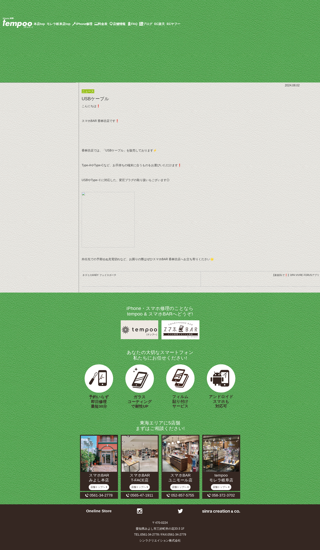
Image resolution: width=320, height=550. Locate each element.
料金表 (102, 24)
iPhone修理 (84, 24)
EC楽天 (159, 24)
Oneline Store (99, 511)
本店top (39, 24)
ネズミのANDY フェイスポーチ (99, 275)
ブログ (147, 24)
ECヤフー (173, 24)
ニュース (88, 91)
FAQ (134, 24)
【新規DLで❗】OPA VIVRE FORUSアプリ (295, 275)
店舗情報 (119, 24)
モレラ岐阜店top (58, 24)
